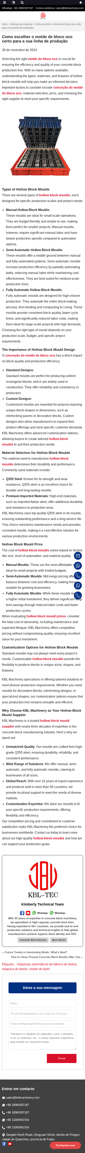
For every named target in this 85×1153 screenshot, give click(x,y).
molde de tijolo (39, 969)
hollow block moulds (54, 195)
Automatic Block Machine (33, 940)
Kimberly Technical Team (42, 904)
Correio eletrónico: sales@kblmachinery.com (60, 8)
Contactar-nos (65, 1145)
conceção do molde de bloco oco (30, 355)
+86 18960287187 (17, 1105)
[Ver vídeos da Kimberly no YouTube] (10, 1143)
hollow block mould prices (46, 616)
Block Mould (58, 940)
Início (5, 24)
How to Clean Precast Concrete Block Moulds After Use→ (47, 957)
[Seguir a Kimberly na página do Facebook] (4, 1143)
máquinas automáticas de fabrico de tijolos (46, 964)
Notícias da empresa (21, 24)
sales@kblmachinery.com (23, 1097)
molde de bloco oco (43, 59)
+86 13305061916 (17, 1119)
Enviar (61, 1058)
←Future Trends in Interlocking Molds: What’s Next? (34, 952)
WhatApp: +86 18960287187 (17, 8)
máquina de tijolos (15, 969)
